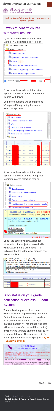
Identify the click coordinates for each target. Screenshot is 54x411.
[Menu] (49, 4)
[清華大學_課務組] (17, 10)
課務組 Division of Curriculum (22, 3)
